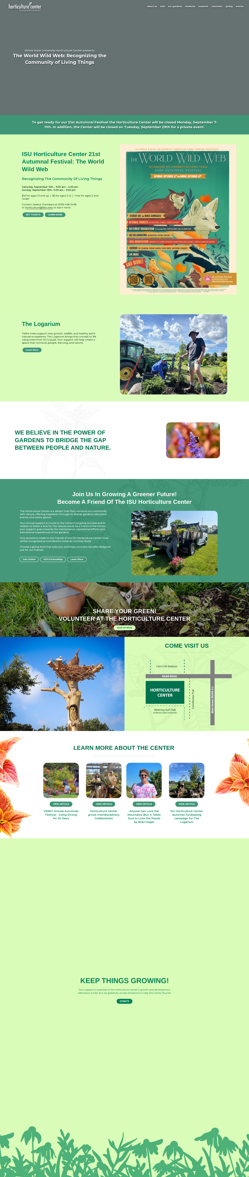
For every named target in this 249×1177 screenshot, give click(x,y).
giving (229, 6)
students (190, 6)
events (240, 6)
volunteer (216, 6)
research (203, 6)
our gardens (175, 6)
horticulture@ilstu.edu (39, 207)
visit (162, 6)
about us (152, 6)
